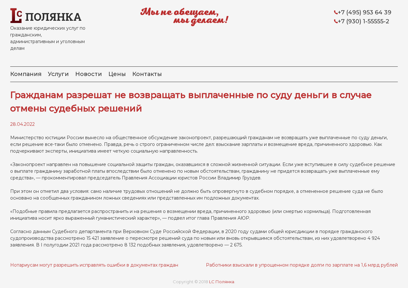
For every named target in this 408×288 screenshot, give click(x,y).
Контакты (147, 74)
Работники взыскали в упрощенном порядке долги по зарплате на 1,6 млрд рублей (302, 265)
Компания (25, 74)
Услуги (58, 74)
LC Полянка (221, 281)
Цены (117, 74)
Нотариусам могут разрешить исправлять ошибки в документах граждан (94, 265)
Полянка (53, 16)
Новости (88, 74)
